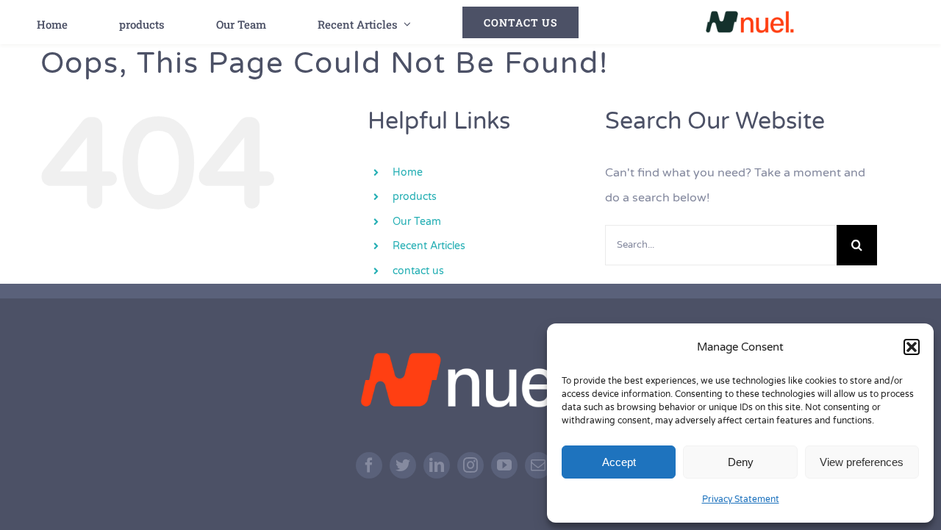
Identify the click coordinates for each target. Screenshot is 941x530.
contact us (418, 271)
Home (408, 172)
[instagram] (470, 465)
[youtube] (504, 465)
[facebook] (369, 465)
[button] (911, 347)
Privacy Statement (740, 499)
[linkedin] (436, 465)
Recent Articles (429, 246)
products (415, 196)
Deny (741, 462)
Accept (619, 462)
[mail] (538, 465)
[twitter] (403, 465)
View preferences (862, 462)
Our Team (417, 221)
